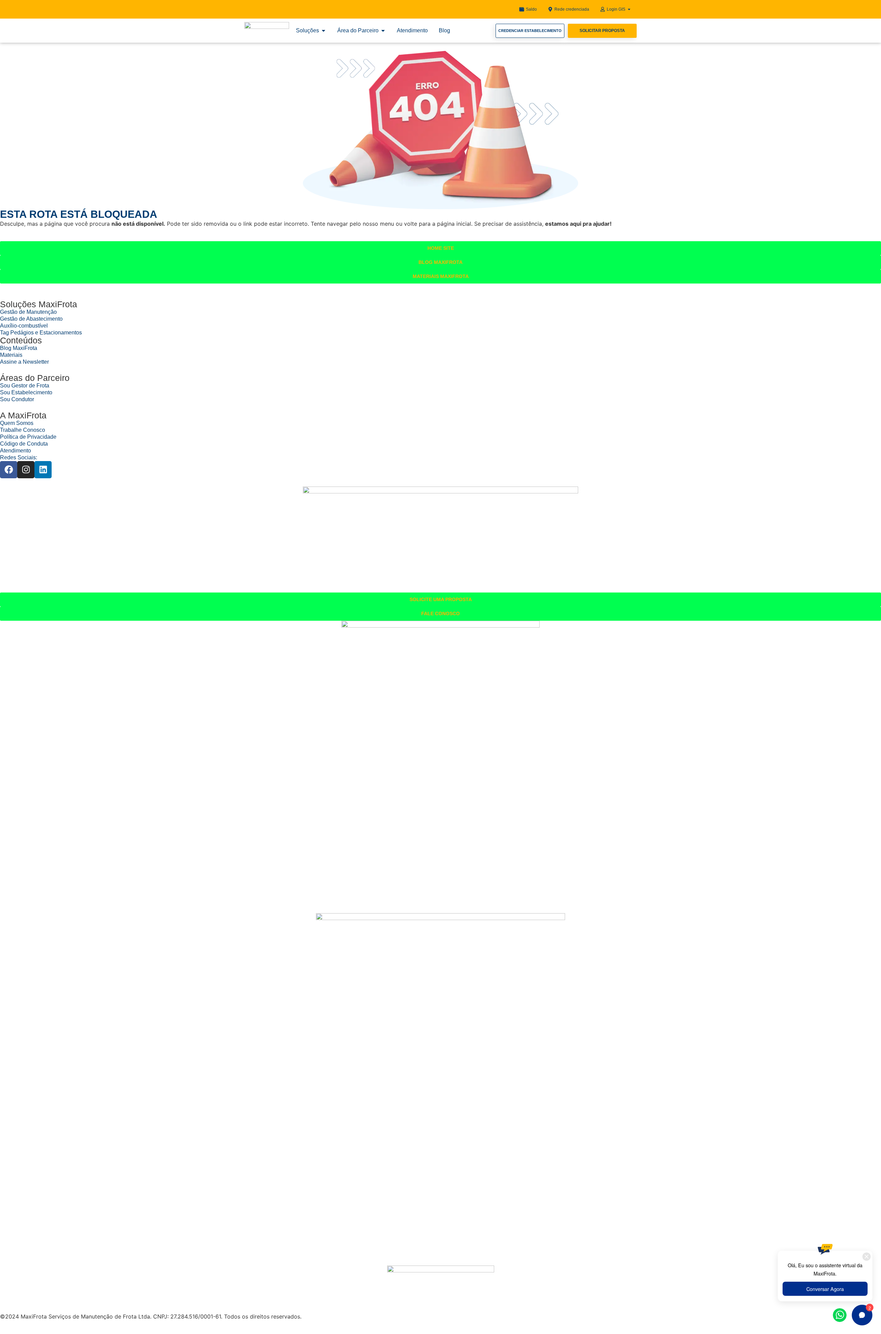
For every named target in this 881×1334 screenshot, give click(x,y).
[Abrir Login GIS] (629, 9)
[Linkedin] (43, 469)
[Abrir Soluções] (323, 30)
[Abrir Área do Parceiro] (383, 30)
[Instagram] (25, 469)
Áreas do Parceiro (35, 378)
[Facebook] (8, 469)
